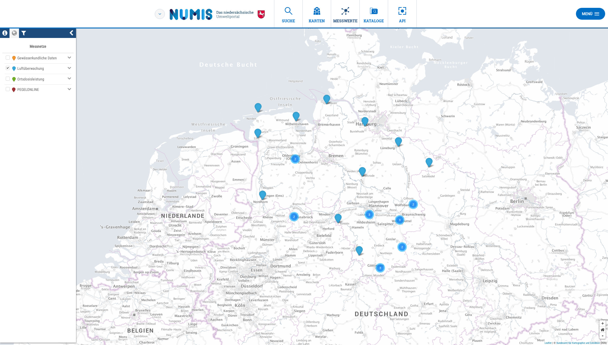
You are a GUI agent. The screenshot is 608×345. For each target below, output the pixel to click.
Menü (587, 14)
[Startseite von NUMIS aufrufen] (217, 14)
